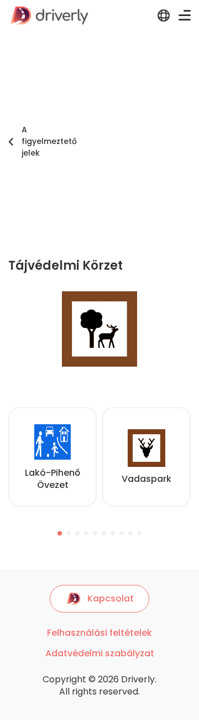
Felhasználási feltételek (99, 633)
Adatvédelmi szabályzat (99, 653)
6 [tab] (104, 533)
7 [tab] (113, 533)
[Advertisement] (99, 141)
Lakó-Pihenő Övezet (52, 478)
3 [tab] (77, 533)
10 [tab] (139, 533)
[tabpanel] (52, 457)
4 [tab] (86, 533)
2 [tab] (68, 533)
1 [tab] (59, 533)
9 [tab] (130, 533)
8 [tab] (121, 533)
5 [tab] (95, 533)
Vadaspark (146, 478)
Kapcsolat (110, 598)
